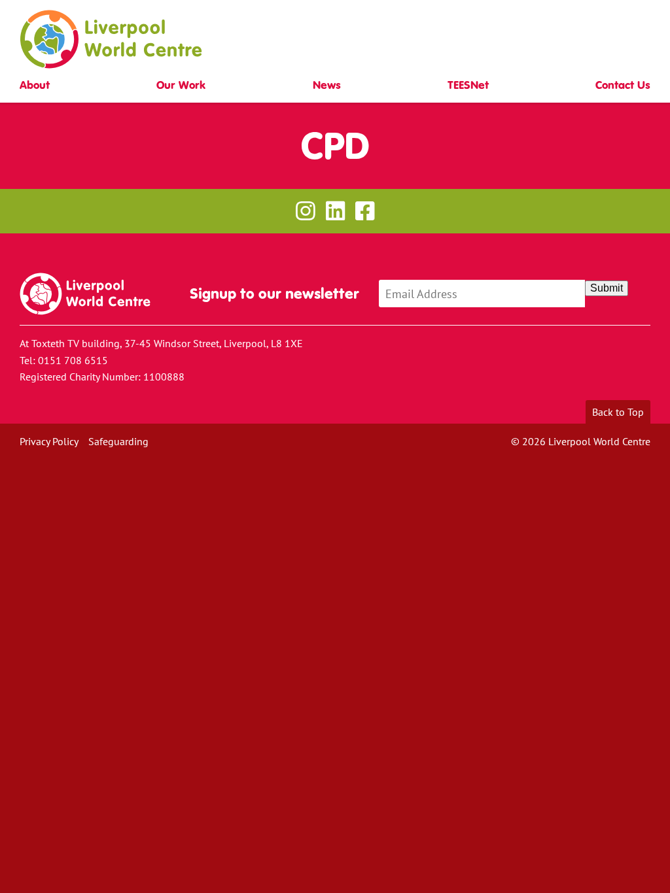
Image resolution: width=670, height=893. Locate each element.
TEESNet (468, 85)
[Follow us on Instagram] (305, 210)
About (35, 85)
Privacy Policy (49, 441)
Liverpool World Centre (111, 39)
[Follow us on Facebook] (364, 210)
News (327, 85)
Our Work (180, 85)
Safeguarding (118, 441)
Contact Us (622, 85)
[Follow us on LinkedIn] (335, 210)
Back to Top (618, 411)
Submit (606, 288)
